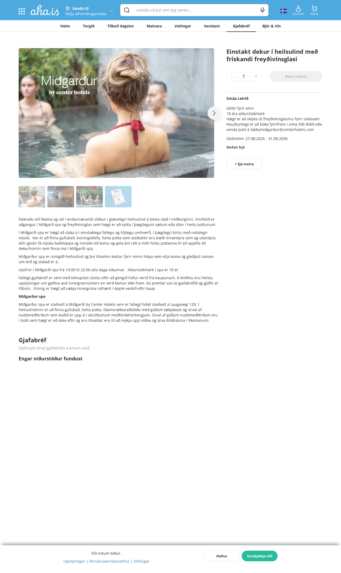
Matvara (154, 25)
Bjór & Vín (271, 25)
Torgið (89, 25)
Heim (65, 25)
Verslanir (212, 25)
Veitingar (182, 25)
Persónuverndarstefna (109, 561)
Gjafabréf (241, 25)
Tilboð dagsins (120, 25)
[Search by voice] (263, 10)
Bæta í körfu (296, 76)
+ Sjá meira (244, 164)
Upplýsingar (74, 561)
